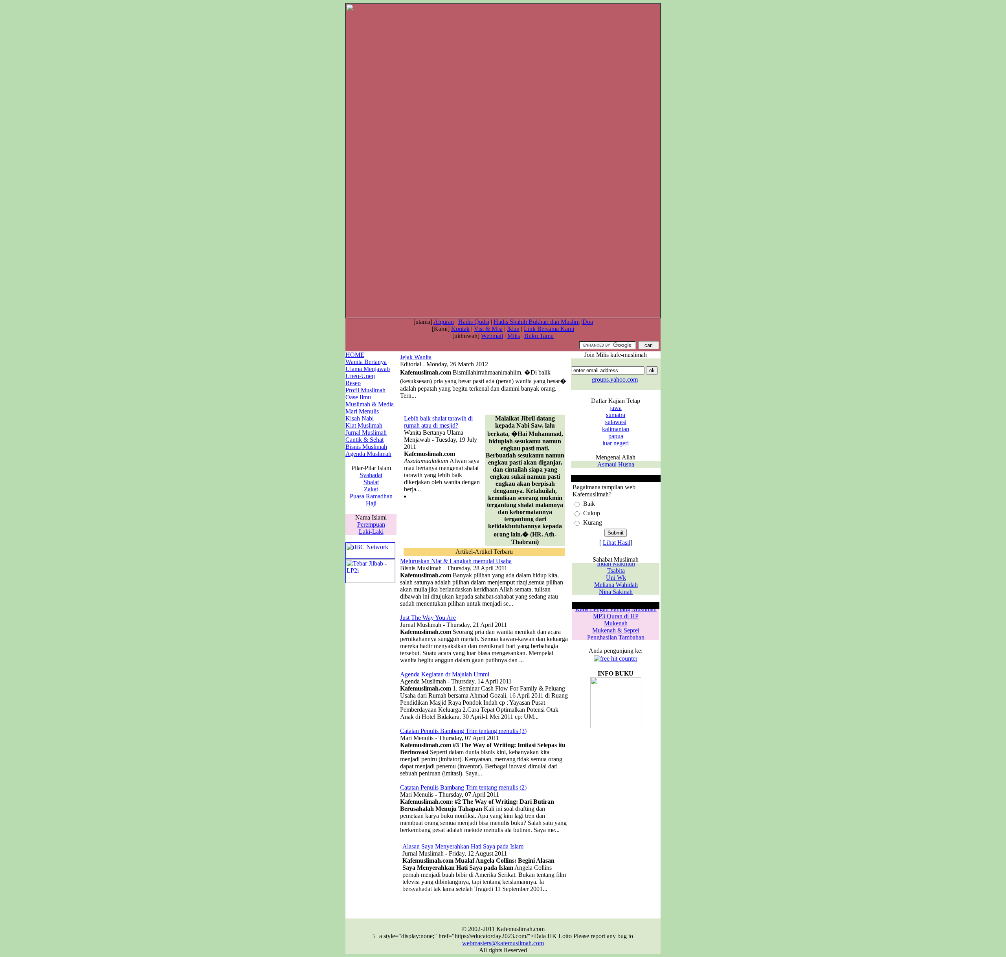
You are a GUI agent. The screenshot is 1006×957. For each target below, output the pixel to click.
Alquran (443, 321)
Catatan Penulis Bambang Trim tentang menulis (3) (463, 730)
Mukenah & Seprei (615, 627)
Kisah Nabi (359, 418)
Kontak (460, 328)
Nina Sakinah (616, 588)
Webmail (492, 335)
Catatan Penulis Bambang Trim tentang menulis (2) (463, 787)
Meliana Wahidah (615, 581)
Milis (513, 335)
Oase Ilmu (358, 397)
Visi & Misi (488, 328)
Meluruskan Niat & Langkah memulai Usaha (456, 561)
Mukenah (616, 620)
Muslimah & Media (369, 404)
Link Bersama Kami (549, 328)
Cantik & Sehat (364, 439)
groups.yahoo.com (615, 379)
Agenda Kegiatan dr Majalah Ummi (444, 674)
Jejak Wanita (415, 357)
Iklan (513, 328)
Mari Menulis (362, 411)
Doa (587, 321)
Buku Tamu (539, 335)
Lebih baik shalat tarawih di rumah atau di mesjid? (438, 422)
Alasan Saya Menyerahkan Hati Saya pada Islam (462, 846)
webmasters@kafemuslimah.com (503, 943)
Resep (353, 383)
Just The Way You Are (428, 617)
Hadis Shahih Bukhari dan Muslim (537, 321)
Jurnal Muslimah (366, 432)
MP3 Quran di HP (616, 613)
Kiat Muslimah (363, 425)
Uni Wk (616, 574)
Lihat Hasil (616, 542)
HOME (354, 354)
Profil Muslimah (365, 390)
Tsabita (615, 567)
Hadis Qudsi (473, 321)
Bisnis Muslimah (366, 446)
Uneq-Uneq (360, 376)
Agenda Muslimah (368, 453)
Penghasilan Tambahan (615, 634)
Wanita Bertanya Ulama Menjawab (367, 365)
